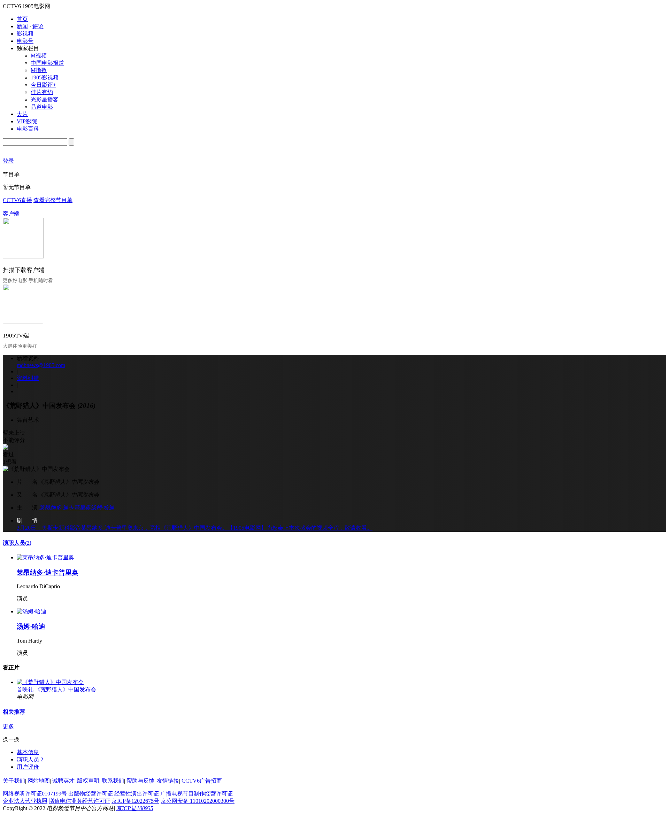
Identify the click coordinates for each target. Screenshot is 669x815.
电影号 (25, 41)
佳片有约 (42, 92)
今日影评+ (43, 85)
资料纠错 (28, 378)
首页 (22, 19)
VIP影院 (27, 121)
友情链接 (168, 781)
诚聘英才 (63, 781)
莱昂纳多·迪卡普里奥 (65, 508)
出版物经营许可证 (90, 794)
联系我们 (113, 781)
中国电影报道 (47, 63)
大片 (22, 114)
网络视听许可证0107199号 (35, 794)
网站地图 (39, 781)
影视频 (25, 34)
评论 (38, 26)
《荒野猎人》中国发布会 (65, 689)
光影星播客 (45, 99)
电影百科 (28, 129)
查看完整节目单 (52, 200)
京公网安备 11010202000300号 (197, 801)
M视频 (39, 56)
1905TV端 (16, 335)
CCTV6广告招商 (202, 781)
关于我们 (14, 781)
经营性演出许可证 (136, 794)
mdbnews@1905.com (41, 365)
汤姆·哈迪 (102, 508)
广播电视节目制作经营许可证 (196, 794)
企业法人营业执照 (25, 801)
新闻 (22, 26)
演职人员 (17, 543)
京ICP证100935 (134, 808)
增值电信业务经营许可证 (79, 801)
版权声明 (88, 781)
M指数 (39, 70)
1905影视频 (45, 77)
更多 (8, 726)
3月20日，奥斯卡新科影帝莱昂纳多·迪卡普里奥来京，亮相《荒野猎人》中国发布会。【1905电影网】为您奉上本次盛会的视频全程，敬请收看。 (194, 528)
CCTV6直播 (17, 200)
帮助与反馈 (140, 781)
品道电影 (42, 107)
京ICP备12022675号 (135, 801)
